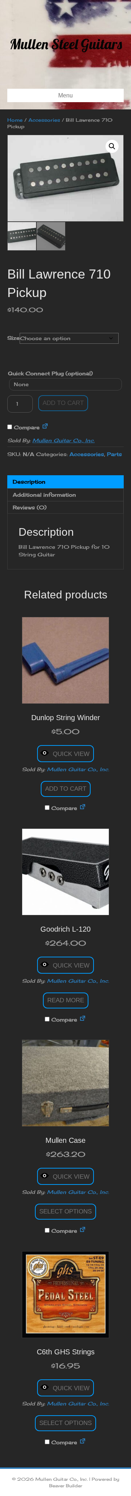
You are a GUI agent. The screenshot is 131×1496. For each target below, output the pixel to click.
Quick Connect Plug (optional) (50, 373)
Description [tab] (29, 482)
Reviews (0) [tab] (30, 507)
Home (15, 120)
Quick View (71, 754)
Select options (65, 1211)
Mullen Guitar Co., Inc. (63, 440)
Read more (65, 1000)
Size (13, 338)
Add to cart (63, 403)
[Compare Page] (45, 427)
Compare (26, 427)
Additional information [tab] (44, 495)
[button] (112, 146)
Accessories (44, 120)
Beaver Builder (65, 1485)
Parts (114, 454)
